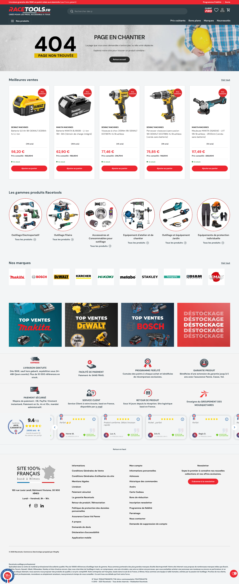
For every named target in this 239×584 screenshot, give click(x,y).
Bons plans (195, 20)
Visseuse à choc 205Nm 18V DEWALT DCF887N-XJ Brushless (119, 132)
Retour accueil (119, 59)
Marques (209, 20)
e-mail (99, 406)
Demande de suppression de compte (148, 524)
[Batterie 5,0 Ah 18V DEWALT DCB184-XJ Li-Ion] (29, 106)
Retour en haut (119, 449)
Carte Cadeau (136, 492)
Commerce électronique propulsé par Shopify (41, 552)
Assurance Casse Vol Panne (86, 516)
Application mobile (81, 537)
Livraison (76, 486)
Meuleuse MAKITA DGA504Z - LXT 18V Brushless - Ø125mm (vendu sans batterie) (208, 133)
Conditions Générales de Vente (88, 470)
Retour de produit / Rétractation (88, 502)
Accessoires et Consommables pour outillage (100, 238)
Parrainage (134, 513)
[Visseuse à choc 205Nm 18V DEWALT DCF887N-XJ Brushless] (119, 106)
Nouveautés (223, 20)
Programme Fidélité (212, 2)
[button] (228, 10)
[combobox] (127, 11)
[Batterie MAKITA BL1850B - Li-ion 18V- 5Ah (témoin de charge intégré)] (74, 106)
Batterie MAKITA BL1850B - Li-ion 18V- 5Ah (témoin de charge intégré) (74, 132)
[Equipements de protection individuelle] (213, 214)
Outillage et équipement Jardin (176, 237)
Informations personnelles (142, 470)
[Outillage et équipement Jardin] (175, 214)
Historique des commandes (143, 481)
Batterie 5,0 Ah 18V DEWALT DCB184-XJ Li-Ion (29, 132)
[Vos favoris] (216, 10)
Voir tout (225, 80)
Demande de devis (81, 527)
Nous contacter (137, 518)
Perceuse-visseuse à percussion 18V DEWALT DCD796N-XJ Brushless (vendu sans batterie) (164, 133)
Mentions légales (80, 481)
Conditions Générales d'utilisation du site (93, 476)
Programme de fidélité (140, 508)
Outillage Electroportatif (25, 235)
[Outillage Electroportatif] (25, 214)
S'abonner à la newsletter (203, 481)
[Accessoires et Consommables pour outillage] (100, 214)
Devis (227, 2)
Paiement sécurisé (81, 492)
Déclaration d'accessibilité (85, 532)
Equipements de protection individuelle (213, 237)
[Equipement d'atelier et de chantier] (138, 214)
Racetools (19, 552)
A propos (76, 521)
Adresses (134, 476)
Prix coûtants (177, 20)
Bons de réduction (138, 497)
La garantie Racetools (83, 497)
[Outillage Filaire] (63, 214)
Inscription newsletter (140, 502)
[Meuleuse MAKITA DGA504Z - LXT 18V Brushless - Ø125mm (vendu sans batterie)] (210, 106)
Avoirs (132, 486)
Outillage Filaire (63, 235)
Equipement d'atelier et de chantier (138, 237)
